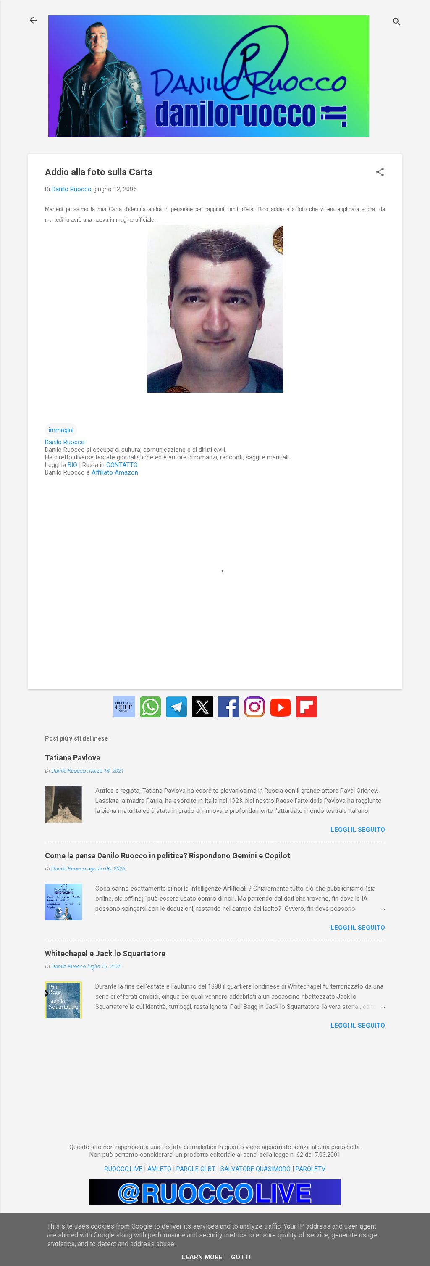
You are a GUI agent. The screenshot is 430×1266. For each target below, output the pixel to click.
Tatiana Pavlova (72, 757)
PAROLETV (311, 1169)
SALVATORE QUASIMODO (255, 1169)
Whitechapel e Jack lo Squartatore (105, 953)
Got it (241, 1257)
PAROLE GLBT (195, 1169)
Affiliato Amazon (115, 472)
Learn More (202, 1257)
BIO (72, 465)
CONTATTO (122, 465)
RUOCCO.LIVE (123, 1169)
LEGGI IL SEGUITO (357, 829)
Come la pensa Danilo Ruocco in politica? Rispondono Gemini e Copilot (167, 855)
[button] (380, 173)
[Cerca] (397, 23)
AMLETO (159, 1169)
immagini (61, 430)
